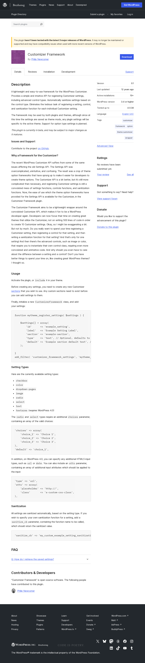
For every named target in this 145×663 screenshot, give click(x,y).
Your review (103, 174)
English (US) (128, 114)
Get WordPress (131, 5)
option (130, 126)
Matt (114, 620)
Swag (90, 629)
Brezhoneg (43, 645)
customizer (128, 120)
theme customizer (125, 132)
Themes (40, 620)
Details (17, 71)
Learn (64, 616)
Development (68, 71)
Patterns (40, 629)
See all (130, 174)
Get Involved (92, 616)
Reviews (32, 71)
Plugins (39, 624)
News (14, 620)
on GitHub (43, 148)
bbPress (116, 624)
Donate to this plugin (108, 227)
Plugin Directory (18, 14)
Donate (91, 624)
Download (127, 57)
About (14, 616)
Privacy (14, 629)
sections (15, 291)
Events (89, 620)
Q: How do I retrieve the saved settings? (32, 559)
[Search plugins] (41, 24)
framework (120, 126)
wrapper (129, 138)
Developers (66, 624)
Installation (49, 71)
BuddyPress (118, 629)
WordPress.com (120, 616)
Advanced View (105, 145)
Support (129, 71)
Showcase (41, 616)
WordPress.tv (68, 629)
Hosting (15, 624)
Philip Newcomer (40, 59)
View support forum (107, 198)
